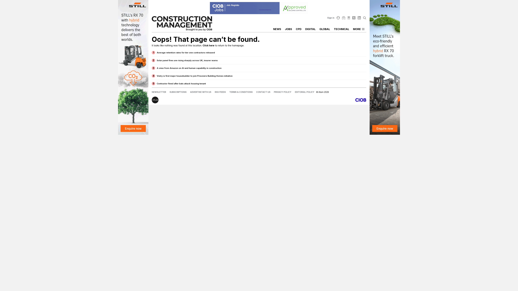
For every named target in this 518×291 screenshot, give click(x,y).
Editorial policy (304, 92)
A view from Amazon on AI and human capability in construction (189, 68)
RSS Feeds (220, 92)
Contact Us (263, 92)
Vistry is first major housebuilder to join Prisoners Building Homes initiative (195, 76)
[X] (353, 17)
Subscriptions (178, 92)
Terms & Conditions (241, 92)
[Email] (343, 17)
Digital (310, 29)
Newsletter (159, 92)
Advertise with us (200, 92)
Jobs (288, 29)
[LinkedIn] (359, 17)
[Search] (364, 17)
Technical (341, 29)
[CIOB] (312, 100)
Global (324, 29)
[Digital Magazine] (348, 17)
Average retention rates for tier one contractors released (186, 52)
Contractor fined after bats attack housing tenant (181, 83)
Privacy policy (282, 92)
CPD (298, 29)
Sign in (330, 17)
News (277, 29)
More (357, 29)
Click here (208, 45)
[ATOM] (205, 100)
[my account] (338, 17)
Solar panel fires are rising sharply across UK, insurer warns (187, 60)
